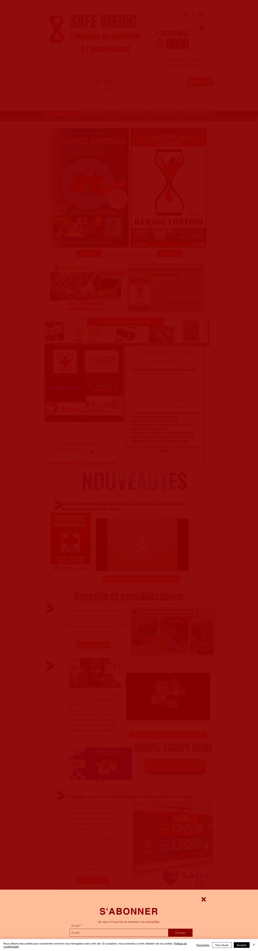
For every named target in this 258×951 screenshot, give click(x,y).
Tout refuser (222, 945)
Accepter (242, 945)
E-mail (76, 925)
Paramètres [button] (202, 945)
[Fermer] (254, 945)
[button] (203, 899)
